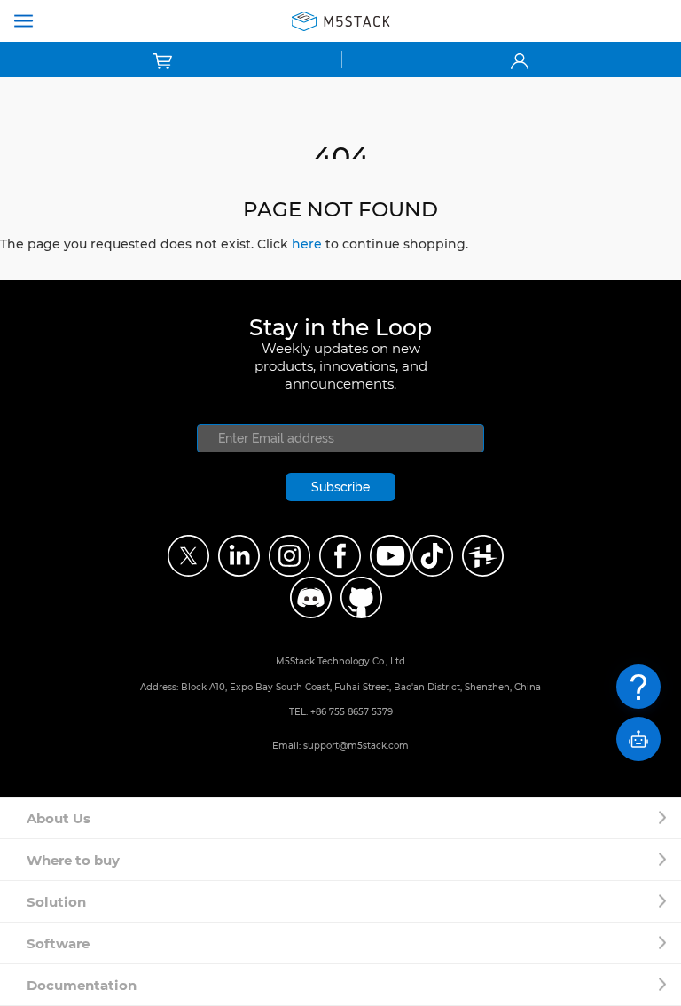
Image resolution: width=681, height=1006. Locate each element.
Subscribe (340, 487)
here (307, 244)
